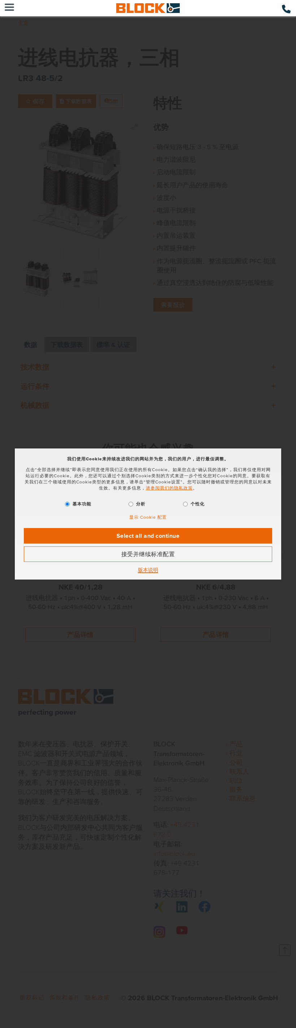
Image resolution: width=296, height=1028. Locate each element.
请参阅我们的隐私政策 (169, 488)
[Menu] (9, 8)
